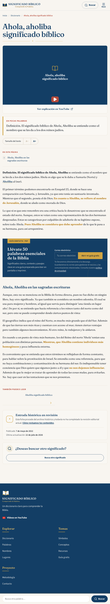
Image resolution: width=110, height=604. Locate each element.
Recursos (63, 551)
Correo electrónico (63, 250)
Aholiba (7, 181)
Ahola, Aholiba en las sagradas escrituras (18, 159)
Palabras (6, 544)
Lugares (6, 557)
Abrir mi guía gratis (90, 255)
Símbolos (63, 538)
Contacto (7, 583)
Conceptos (63, 544)
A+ (34, 141)
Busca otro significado (55, 457)
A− (27, 141)
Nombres (6, 551)
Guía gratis (63, 557)
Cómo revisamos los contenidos (38, 423)
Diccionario (15, 15)
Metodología (8, 577)
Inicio (5, 15)
